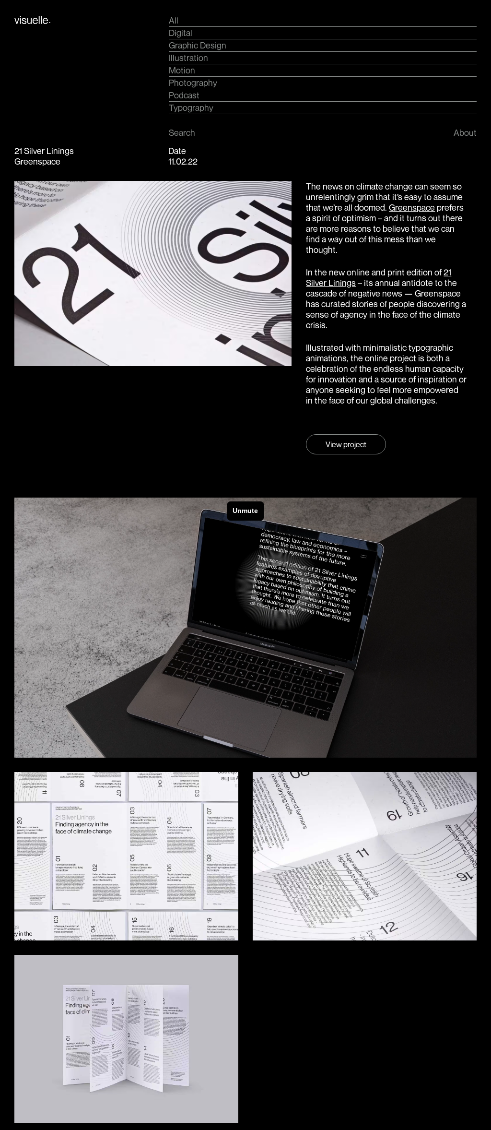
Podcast (184, 95)
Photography (193, 82)
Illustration (188, 57)
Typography (191, 107)
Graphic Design (197, 45)
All (173, 20)
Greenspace (412, 207)
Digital (180, 32)
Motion (182, 70)
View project (346, 444)
